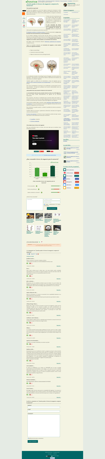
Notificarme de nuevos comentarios (36, 438)
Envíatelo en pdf (24, 26)
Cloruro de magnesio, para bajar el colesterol (75, 65)
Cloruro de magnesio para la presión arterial (67, 30)
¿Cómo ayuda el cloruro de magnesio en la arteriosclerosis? (67, 110)
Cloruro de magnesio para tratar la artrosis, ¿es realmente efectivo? (67, 45)
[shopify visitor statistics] (52, 457)
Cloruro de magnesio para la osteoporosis (30, 232)
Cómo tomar (66, 14)
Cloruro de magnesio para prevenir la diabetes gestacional (75, 136)
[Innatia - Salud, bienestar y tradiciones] (31, 1)
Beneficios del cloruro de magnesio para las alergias (75, 68)
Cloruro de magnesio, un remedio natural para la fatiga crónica (75, 77)
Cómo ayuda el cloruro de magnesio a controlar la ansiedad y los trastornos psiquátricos (48, 234)
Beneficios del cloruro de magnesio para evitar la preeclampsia (75, 127)
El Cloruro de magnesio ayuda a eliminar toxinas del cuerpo (75, 92)
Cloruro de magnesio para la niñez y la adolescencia (67, 26)
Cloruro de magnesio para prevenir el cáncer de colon (75, 81)
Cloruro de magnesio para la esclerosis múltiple (67, 115)
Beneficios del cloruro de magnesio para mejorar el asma (57, 221)
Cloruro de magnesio (63, 0)
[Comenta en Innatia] (64, 169)
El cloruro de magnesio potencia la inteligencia (75, 131)
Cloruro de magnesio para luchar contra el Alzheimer (67, 127)
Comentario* (30, 413)
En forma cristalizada (34, 121)
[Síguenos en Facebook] (64, 178)
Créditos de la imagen (56, 455)
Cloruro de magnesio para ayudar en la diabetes (56, 233)
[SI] (36, 186)
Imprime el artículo (23, 22)
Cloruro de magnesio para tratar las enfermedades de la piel (75, 31)
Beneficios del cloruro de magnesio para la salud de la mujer (75, 102)
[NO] (42, 242)
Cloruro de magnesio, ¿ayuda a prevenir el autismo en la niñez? (75, 123)
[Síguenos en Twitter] (64, 184)
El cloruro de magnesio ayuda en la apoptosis (39, 232)
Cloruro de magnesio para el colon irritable (67, 40)
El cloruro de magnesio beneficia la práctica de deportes (75, 115)
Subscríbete (76, 172)
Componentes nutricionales (50, 0)
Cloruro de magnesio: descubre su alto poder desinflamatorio (75, 106)
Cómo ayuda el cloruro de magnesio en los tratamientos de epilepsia (75, 54)
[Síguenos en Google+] (64, 181)
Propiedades (70, 0)
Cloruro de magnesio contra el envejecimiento (67, 72)
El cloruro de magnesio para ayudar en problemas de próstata (75, 21)
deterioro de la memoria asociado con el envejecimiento (38, 82)
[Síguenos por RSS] (64, 187)
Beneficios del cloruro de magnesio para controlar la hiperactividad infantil (67, 92)
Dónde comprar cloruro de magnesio (39, 220)
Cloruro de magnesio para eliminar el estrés (75, 119)
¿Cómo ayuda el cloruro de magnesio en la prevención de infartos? (75, 111)
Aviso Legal (50, 453)
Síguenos (77, 181)
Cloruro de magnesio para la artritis (67, 65)
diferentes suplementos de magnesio (53, 41)
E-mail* (29, 409)
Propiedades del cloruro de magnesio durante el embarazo (67, 49)
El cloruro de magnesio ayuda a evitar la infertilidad (67, 123)
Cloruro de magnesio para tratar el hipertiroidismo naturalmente (67, 36)
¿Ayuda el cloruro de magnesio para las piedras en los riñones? (48, 221)
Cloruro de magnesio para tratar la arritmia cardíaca (67, 77)
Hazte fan (76, 178)
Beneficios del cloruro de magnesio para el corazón (67, 106)
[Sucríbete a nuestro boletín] (64, 175)
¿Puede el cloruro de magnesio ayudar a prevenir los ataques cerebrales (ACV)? (30, 221)
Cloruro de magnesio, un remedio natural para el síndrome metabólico (67, 82)
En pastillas (32, 119)
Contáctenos (55, 453)
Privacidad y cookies (56, 452)
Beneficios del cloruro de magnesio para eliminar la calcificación (75, 35)
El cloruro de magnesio (31, 114)
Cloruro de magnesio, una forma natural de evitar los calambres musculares (67, 87)
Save (52, 151)
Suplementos (57, 0)
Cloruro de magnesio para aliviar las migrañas (75, 58)
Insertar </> (36, 151)
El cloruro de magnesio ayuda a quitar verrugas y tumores (75, 73)
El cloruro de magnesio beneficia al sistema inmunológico (67, 102)
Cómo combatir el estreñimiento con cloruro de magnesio (75, 40)
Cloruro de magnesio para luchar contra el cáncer (67, 53)
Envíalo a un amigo (24, 18)
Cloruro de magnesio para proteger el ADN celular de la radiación (67, 136)
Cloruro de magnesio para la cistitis (67, 68)
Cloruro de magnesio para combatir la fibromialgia (67, 20)
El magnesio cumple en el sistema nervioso (36, 32)
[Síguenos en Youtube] (64, 172)
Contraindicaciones (75, 12)
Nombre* (30, 405)
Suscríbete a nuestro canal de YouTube (50, 155)
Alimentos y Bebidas (41, 0)
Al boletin (65, 141)
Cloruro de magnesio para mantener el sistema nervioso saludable (67, 97)
